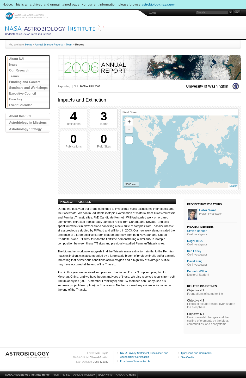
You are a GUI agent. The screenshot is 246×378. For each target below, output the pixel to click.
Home (28, 44)
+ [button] (129, 122)
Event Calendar (20, 105)
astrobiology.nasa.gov (157, 4)
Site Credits (188, 357)
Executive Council (22, 93)
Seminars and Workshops (28, 88)
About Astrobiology (84, 374)
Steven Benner (197, 231)
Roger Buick (195, 241)
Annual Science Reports (49, 44)
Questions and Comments (196, 353)
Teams (14, 76)
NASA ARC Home (126, 374)
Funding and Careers (24, 82)
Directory (16, 99)
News (13, 64)
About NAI (16, 59)
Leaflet (233, 185)
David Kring (195, 261)
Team (69, 44)
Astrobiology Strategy (25, 129)
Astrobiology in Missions (28, 122)
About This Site (61, 374)
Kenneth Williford (198, 271)
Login (152, 12)
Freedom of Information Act (136, 361)
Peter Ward (207, 210)
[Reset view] (129, 140)
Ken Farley (194, 251)
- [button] (129, 129)
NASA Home (105, 374)
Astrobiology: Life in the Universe (27, 355)
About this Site (20, 116)
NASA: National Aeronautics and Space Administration (26, 16)
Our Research (19, 70)
